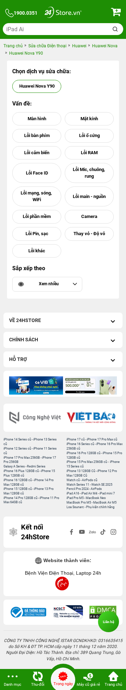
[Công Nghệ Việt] (35, 418)
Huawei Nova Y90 (37, 86)
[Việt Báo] (91, 418)
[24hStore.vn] (63, 13)
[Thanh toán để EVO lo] (90, 385)
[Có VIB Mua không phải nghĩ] (36, 385)
